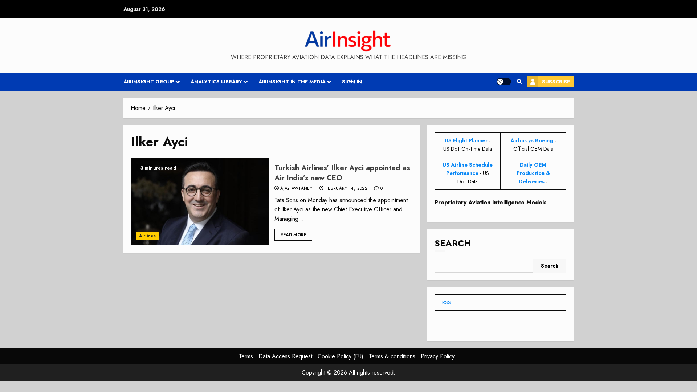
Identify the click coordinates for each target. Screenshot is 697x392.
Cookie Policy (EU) (340, 356)
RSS (446, 302)
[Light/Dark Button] (504, 81)
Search (453, 243)
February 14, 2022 (346, 189)
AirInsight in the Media (292, 81)
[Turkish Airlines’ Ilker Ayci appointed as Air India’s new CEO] (200, 201)
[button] (519, 82)
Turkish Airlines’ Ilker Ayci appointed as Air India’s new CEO (342, 173)
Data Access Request (285, 356)
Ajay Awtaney (296, 189)
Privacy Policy (438, 356)
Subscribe (556, 81)
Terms (246, 356)
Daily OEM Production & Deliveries (533, 173)
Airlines (147, 236)
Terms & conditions (392, 356)
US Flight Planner (466, 140)
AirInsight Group (148, 81)
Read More (293, 235)
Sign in (352, 81)
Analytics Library (216, 81)
